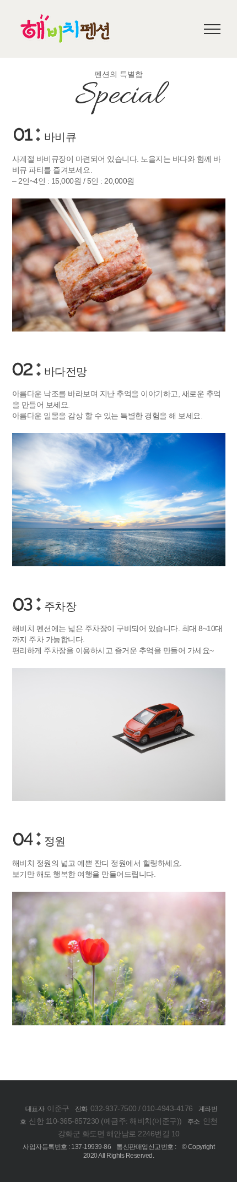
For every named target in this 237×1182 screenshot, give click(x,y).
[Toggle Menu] (212, 29)
